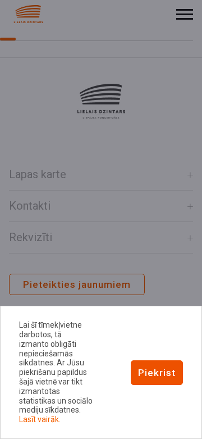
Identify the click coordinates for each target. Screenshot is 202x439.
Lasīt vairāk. (40, 419)
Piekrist (157, 372)
